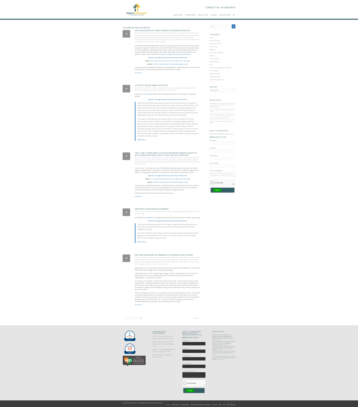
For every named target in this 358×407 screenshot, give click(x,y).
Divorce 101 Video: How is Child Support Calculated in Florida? (221, 343)
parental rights (145, 39)
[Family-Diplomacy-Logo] (137, 9)
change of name (191, 33)
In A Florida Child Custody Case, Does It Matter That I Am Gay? (170, 61)
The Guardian (148, 94)
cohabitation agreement (172, 259)
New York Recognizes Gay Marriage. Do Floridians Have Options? (164, 255)
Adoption (153, 33)
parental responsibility (147, 162)
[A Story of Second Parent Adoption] (126, 88)
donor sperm (169, 88)
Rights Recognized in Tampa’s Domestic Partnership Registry (162, 30)
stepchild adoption (161, 90)
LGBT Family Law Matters (171, 33)
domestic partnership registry (159, 35)
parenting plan (165, 162)
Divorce (212, 38)
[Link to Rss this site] (234, 402)
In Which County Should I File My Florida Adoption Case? (170, 64)
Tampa (156, 41)
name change (185, 37)
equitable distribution (184, 259)
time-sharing (162, 41)
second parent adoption (148, 41)
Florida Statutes (160, 33)
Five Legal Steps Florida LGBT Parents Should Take (170, 57)
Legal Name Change (169, 257)
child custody (148, 159)
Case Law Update (157, 157)
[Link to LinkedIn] (231, 402)
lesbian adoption (169, 37)
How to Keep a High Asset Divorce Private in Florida (221, 114)
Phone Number (214, 163)
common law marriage (145, 35)
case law (142, 159)
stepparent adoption (172, 90)
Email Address (214, 155)
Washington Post (150, 217)
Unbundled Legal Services (217, 79)
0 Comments (146, 88)
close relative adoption (159, 259)
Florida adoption (180, 35)
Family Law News (171, 35)
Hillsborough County (159, 37)
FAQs (211, 65)
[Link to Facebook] (225, 402)
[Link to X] (228, 402)
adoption (184, 33)
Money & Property (215, 41)
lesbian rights (177, 37)
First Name (213, 140)
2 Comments (147, 157)
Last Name (213, 148)
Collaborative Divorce (216, 44)
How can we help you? (216, 170)
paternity (164, 39)
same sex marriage (195, 162)
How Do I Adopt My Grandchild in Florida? (219, 118)
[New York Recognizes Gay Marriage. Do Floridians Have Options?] (126, 258)
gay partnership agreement (142, 37)
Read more (139, 73)
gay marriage (195, 35)
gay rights (151, 37)
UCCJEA (143, 164)
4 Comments (145, 33)
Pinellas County (171, 39)
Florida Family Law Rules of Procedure (220, 68)
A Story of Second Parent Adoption (151, 85)
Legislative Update (215, 73)
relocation (177, 162)
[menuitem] (178, 9)
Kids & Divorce (214, 47)
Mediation (212, 50)
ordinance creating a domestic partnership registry (175, 54)
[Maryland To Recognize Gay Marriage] (126, 212)
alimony (142, 259)
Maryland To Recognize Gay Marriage (152, 209)
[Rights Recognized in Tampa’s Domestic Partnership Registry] (126, 34)
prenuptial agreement (181, 39)
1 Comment (148, 211)
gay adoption (188, 35)
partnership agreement (156, 39)
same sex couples (191, 39)
